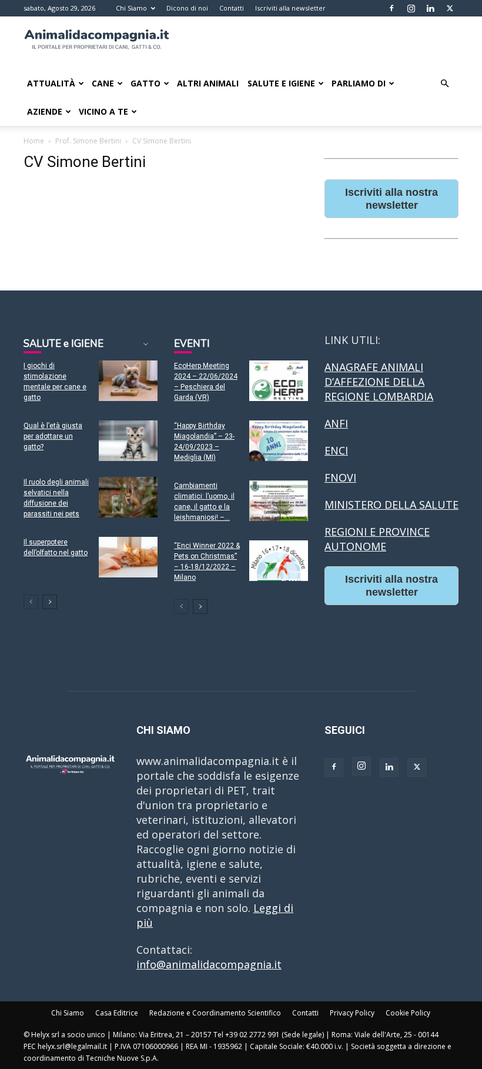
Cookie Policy (408, 1013)
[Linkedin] (430, 8)
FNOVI (340, 477)
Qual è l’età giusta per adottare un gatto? (53, 436)
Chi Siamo (131, 8)
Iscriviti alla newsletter (290, 8)
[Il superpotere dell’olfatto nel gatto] (128, 557)
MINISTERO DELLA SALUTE (391, 504)
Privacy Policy (352, 1013)
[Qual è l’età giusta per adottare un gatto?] (128, 440)
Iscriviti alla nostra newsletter (391, 198)
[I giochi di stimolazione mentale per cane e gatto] (128, 380)
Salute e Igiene (281, 83)
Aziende (44, 111)
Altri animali (208, 83)
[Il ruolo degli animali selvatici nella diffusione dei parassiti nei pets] (128, 497)
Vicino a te (103, 111)
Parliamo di (359, 83)
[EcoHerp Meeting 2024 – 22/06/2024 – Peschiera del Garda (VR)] (278, 380)
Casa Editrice (116, 1013)
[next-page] (49, 601)
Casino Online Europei (380, 627)
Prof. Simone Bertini (88, 141)
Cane (103, 83)
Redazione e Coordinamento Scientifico (215, 1013)
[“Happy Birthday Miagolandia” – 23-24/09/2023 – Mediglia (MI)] (278, 440)
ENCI (336, 450)
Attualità (51, 83)
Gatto (145, 83)
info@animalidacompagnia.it (209, 964)
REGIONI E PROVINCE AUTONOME (377, 539)
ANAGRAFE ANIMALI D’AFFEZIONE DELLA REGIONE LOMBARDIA (378, 381)
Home (34, 141)
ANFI (336, 423)
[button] (444, 83)
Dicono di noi (187, 8)
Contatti (231, 8)
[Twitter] (449, 8)
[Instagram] (411, 8)
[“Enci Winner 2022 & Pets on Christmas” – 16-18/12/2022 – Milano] (278, 560)
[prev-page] (31, 601)
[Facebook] (391, 8)
